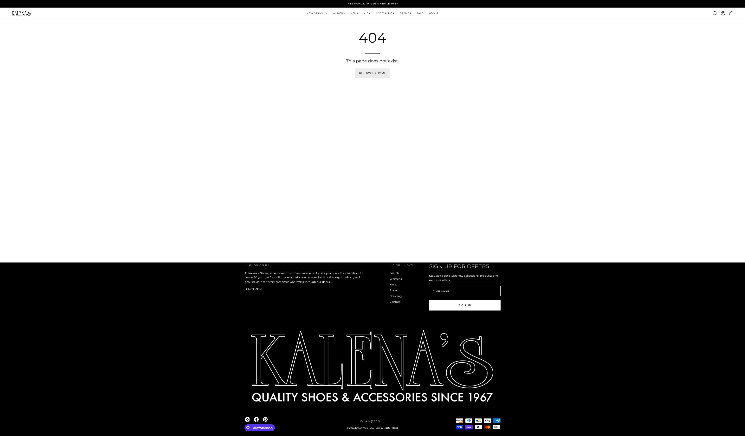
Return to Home (372, 73)
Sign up (465, 305)
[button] (339, 13)
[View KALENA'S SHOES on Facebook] (256, 419)
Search (394, 273)
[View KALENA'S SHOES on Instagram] (247, 419)
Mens (393, 284)
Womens (396, 279)
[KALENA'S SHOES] (21, 13)
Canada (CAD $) (370, 421)
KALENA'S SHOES (364, 428)
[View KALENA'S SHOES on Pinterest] (265, 419)
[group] (372, 3)
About (394, 290)
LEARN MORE (253, 289)
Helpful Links (401, 265)
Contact (395, 302)
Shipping (396, 296)
